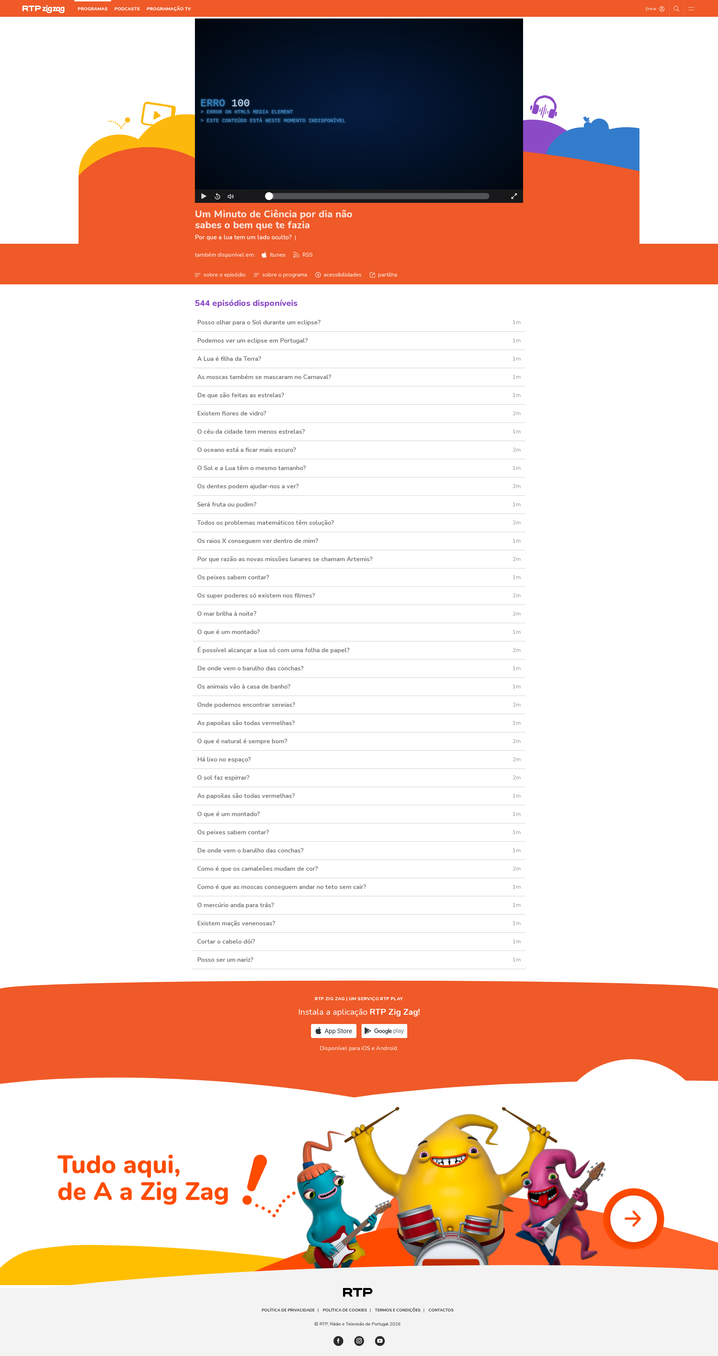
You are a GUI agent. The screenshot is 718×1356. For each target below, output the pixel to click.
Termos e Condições (397, 1310)
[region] (359, 110)
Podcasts (127, 9)
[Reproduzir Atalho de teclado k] (204, 196)
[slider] (379, 196)
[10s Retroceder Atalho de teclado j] (217, 196)
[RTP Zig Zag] (43, 9)
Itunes (277, 255)
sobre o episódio (224, 274)
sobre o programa (284, 274)
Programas (93, 9)
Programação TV (169, 9)
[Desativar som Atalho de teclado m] (231, 196)
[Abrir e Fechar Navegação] (691, 8)
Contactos (441, 1310)
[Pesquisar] (676, 8)
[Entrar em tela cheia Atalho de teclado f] (514, 196)
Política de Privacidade (288, 1310)
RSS (307, 255)
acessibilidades (343, 274)
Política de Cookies (345, 1310)
